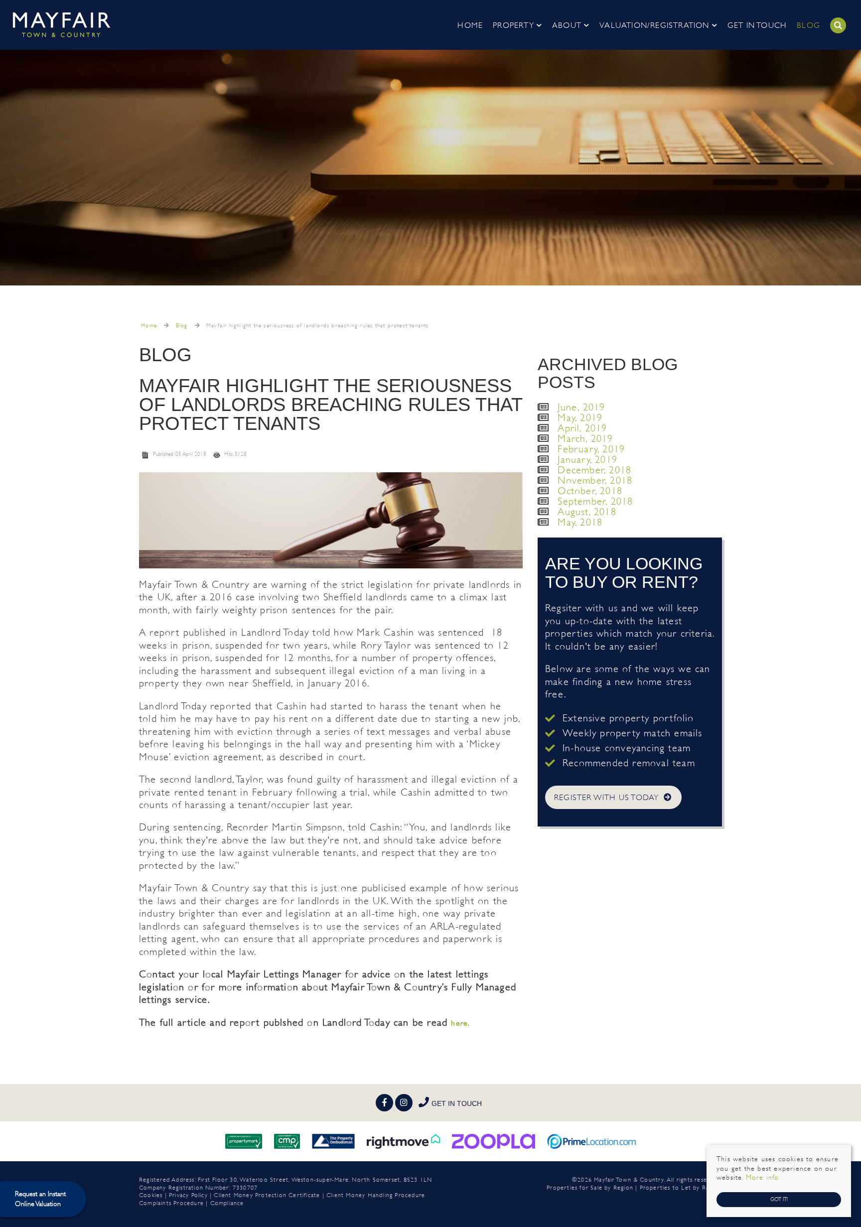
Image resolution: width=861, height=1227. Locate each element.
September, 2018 (595, 501)
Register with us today (606, 797)
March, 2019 (585, 438)
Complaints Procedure (171, 1203)
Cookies (150, 1195)
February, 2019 (591, 449)
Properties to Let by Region (681, 1187)
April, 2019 (582, 428)
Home (470, 25)
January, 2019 (587, 459)
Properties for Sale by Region (590, 1187)
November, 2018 (595, 480)
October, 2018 (590, 491)
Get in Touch (757, 25)
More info (762, 1177)
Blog (808, 25)
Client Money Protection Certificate (267, 1195)
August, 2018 (587, 512)
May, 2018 (580, 522)
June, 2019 (581, 407)
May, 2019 (580, 417)
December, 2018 (594, 470)
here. (460, 1023)
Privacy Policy (188, 1195)
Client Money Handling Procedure (375, 1195)
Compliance (227, 1203)
